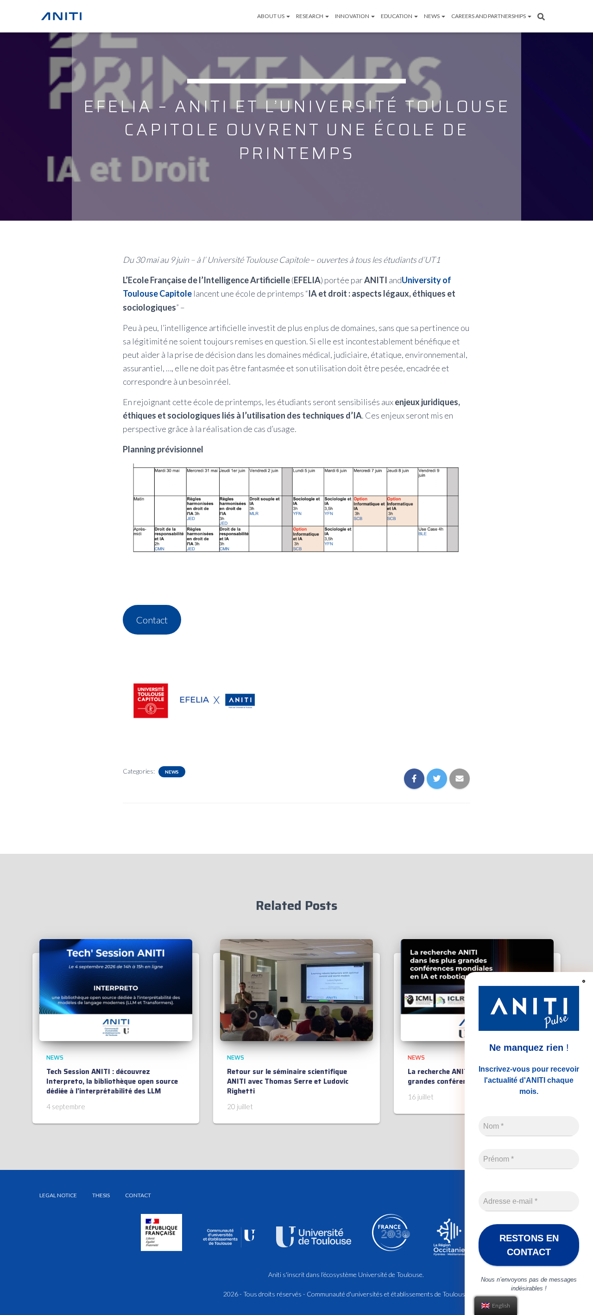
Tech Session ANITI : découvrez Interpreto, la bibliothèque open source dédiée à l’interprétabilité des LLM (112, 1081)
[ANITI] (61, 16)
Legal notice (58, 1195)
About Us (271, 16)
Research (310, 16)
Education (397, 16)
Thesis (101, 1195)
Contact (152, 619)
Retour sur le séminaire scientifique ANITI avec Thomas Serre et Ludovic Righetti (287, 1081)
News (432, 16)
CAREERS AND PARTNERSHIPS (489, 16)
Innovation (352, 16)
